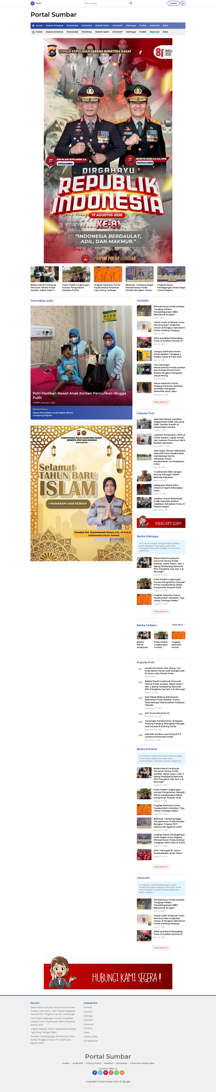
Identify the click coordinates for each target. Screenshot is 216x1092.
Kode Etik (78, 1063)
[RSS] (122, 1072)
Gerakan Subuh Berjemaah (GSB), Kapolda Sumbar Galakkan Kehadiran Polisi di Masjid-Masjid (169, 502)
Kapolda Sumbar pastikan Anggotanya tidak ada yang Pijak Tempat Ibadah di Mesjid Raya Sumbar (169, 423)
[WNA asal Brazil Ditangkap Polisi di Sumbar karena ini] (144, 342)
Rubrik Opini (102, 25)
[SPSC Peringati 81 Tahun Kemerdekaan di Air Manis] (144, 854)
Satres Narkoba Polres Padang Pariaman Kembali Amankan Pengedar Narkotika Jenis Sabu (168, 387)
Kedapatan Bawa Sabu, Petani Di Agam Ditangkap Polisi (168, 488)
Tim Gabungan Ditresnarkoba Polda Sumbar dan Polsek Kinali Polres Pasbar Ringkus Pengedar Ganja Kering (169, 370)
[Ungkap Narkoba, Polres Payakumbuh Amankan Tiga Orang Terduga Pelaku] (108, 274)
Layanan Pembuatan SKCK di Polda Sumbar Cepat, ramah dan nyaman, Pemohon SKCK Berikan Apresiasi (169, 439)
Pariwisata (72, 25)
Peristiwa (87, 25)
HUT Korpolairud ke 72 (157, 713)
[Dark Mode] (182, 3)
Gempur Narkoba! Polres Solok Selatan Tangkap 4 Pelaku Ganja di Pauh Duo (168, 354)
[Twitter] (100, 1072)
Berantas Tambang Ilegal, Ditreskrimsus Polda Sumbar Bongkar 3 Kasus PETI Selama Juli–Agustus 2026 (139, 288)
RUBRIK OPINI (90, 1036)
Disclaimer (122, 1063)
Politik (142, 25)
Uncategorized (90, 1040)
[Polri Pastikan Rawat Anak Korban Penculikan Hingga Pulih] (81, 356)
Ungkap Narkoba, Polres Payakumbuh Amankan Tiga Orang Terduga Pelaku (107, 288)
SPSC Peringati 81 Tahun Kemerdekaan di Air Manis (168, 851)
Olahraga (131, 25)
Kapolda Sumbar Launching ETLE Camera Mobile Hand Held (163, 735)
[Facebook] (94, 1072)
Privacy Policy (93, 1063)
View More (160, 402)
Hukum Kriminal (54, 25)
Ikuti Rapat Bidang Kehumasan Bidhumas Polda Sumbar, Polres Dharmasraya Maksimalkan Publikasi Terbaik (165, 701)
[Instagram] (111, 1072)
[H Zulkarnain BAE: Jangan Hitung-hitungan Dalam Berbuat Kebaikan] (144, 476)
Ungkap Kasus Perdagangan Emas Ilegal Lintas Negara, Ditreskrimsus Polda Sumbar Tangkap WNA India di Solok (171, 288)
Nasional (154, 25)
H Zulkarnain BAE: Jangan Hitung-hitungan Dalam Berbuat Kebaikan (168, 474)
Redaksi (108, 1063)
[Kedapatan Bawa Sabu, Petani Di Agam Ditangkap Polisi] (144, 489)
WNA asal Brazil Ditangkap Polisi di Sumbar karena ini (168, 339)
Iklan (165, 25)
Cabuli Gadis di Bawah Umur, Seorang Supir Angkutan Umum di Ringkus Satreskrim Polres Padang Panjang (169, 326)
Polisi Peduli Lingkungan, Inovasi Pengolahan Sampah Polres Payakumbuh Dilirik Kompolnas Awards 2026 (76, 288)
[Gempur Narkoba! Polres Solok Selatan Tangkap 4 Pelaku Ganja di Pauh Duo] (144, 355)
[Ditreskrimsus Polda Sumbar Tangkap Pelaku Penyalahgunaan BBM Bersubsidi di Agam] (144, 310)
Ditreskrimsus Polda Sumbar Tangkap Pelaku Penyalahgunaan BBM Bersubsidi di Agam (169, 310)
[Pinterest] (105, 1072)
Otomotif (117, 25)
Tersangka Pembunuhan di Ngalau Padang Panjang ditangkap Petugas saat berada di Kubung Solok (165, 724)
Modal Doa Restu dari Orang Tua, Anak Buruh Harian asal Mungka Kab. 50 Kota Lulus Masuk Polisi (165, 671)
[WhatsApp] (116, 1072)
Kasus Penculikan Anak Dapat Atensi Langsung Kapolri (53, 414)
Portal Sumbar (54, 14)
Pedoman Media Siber (143, 1063)
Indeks (173, 3)
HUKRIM (36, 402)
